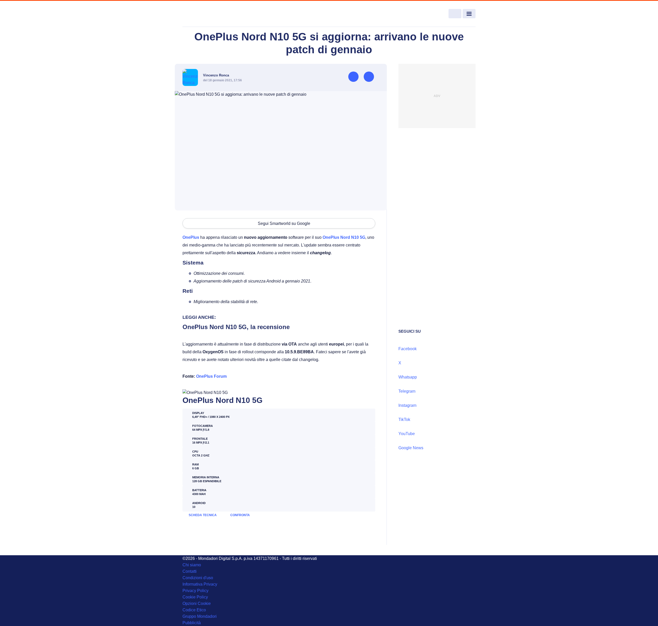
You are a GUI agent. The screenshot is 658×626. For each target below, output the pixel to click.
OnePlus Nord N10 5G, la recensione (236, 326)
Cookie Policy (195, 597)
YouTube (406, 433)
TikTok (404, 419)
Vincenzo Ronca (216, 75)
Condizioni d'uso (197, 578)
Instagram (407, 405)
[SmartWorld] (212, 14)
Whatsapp (407, 377)
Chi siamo (191, 565)
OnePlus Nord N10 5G (344, 237)
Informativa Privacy (199, 584)
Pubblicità (191, 623)
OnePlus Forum (211, 376)
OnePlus (190, 237)
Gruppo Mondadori (199, 616)
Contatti (189, 571)
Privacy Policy (195, 590)
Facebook (407, 349)
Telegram (406, 391)
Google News (410, 448)
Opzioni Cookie (196, 603)
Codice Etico (194, 610)
